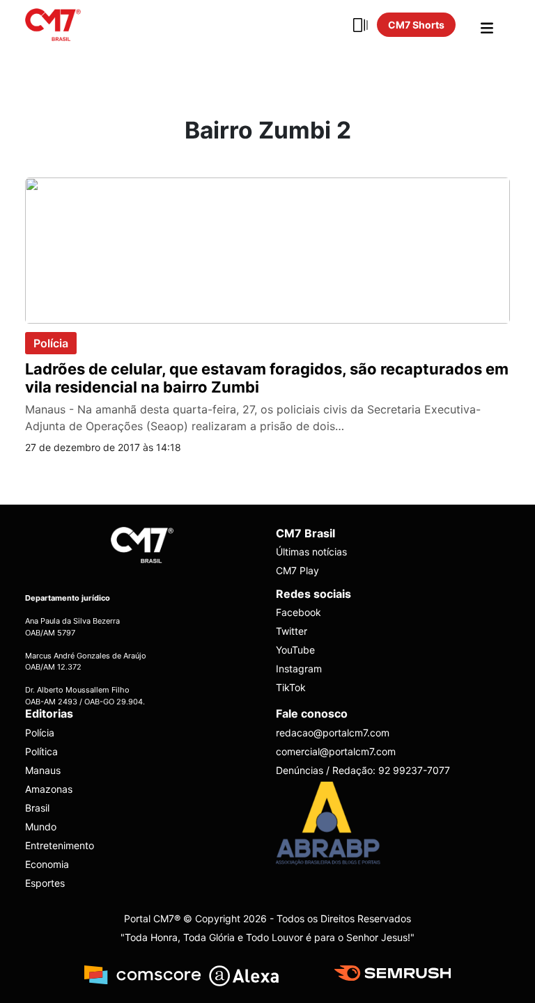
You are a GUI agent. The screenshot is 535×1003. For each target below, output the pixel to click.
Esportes (45, 883)
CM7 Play (297, 570)
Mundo (40, 826)
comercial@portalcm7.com (336, 751)
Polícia (50, 343)
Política (41, 751)
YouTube (295, 650)
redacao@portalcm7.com (332, 733)
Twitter (291, 631)
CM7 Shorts (416, 25)
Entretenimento (59, 845)
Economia (47, 864)
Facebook (298, 612)
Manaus (43, 770)
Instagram (299, 668)
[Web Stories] (360, 25)
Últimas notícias (311, 552)
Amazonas (48, 789)
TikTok (291, 687)
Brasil (37, 808)
